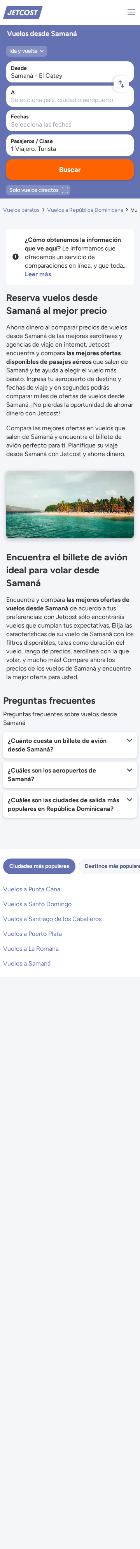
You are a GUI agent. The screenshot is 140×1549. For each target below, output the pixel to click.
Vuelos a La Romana (31, 948)
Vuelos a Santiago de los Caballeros (52, 919)
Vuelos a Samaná (27, 963)
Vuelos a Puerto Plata (32, 933)
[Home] (23, 12)
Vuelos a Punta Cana (31, 889)
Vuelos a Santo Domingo (37, 904)
